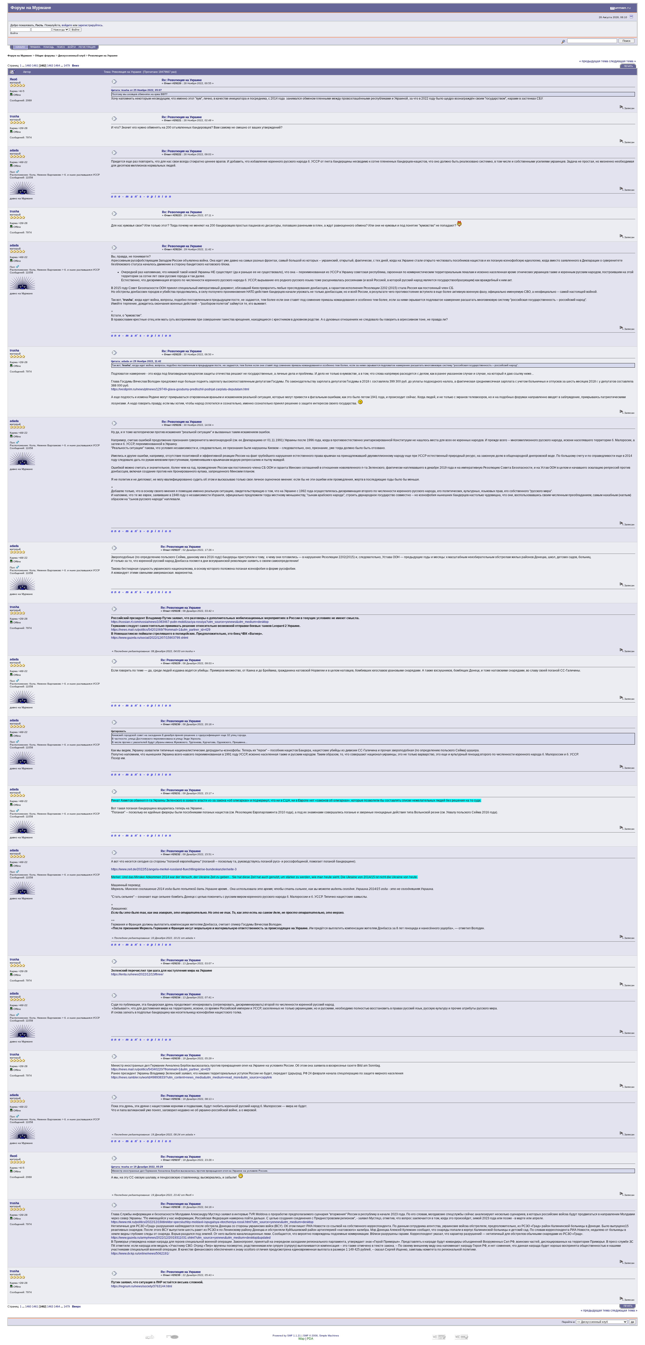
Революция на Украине (103, 55)
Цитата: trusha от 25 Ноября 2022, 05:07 (136, 90)
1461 (35, 65)
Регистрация (87, 47)
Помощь (48, 47)
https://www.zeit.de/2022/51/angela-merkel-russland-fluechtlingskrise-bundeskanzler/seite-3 (174, 869)
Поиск (61, 47)
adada (14, 150)
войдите (67, 25)
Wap (301, 1338)
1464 (57, 65)
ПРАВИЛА (35, 47)
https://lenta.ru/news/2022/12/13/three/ (137, 974)
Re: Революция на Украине (182, 80)
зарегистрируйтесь (90, 25)
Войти (72, 47)
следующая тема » (622, 61)
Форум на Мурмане (20, 55)
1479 (67, 65)
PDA (310, 1338)
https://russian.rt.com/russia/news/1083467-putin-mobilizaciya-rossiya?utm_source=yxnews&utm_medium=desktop (190, 622)
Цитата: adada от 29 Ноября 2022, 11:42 (136, 361)
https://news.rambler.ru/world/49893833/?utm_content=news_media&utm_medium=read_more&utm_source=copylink (191, 1077)
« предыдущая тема (593, 61)
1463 (50, 65)
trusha (14, 116)
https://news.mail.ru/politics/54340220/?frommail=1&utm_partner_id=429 (160, 1069)
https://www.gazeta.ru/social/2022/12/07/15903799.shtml (149, 637)
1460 (28, 65)
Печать (628, 66)
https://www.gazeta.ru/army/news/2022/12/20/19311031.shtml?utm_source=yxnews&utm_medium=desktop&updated (191, 1237)
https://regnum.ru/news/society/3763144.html (141, 1286)
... (23, 65)
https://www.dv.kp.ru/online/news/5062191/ (140, 1253)
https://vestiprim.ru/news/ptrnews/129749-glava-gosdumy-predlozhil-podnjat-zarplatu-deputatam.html (180, 389)
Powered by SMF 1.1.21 (287, 1335)
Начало (20, 47)
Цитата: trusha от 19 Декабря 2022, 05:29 (137, 1166)
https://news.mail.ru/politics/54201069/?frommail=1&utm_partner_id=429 (160, 629)
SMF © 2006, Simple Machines (321, 1335)
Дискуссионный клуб (71, 55)
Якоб (13, 79)
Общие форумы (45, 55)
